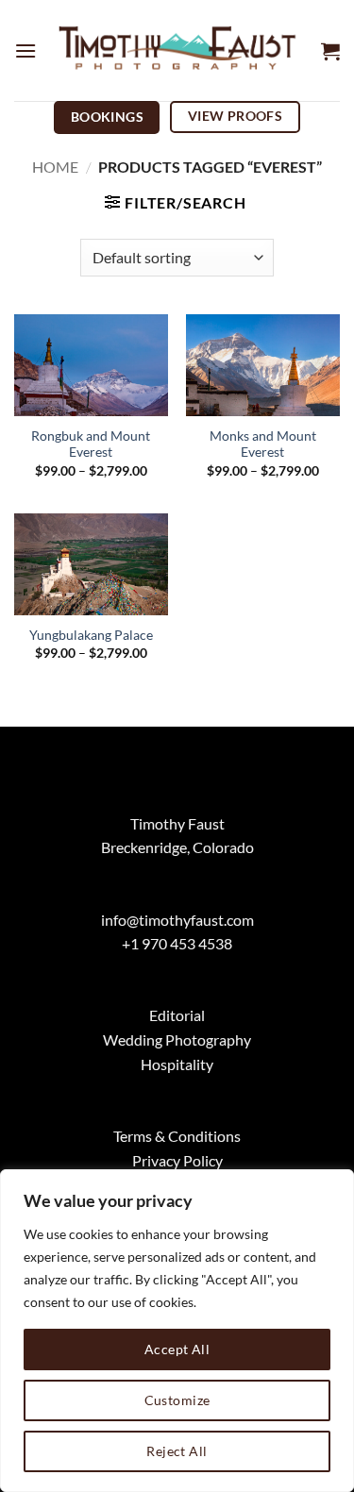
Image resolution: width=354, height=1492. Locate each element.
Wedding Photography (177, 1039)
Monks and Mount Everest (263, 444)
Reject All (176, 1451)
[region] (177, 1330)
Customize (177, 1400)
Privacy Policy (177, 1160)
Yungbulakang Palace (91, 635)
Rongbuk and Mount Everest (90, 444)
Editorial (177, 1015)
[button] (25, 50)
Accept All (177, 1349)
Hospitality (177, 1064)
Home (55, 167)
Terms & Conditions (177, 1136)
